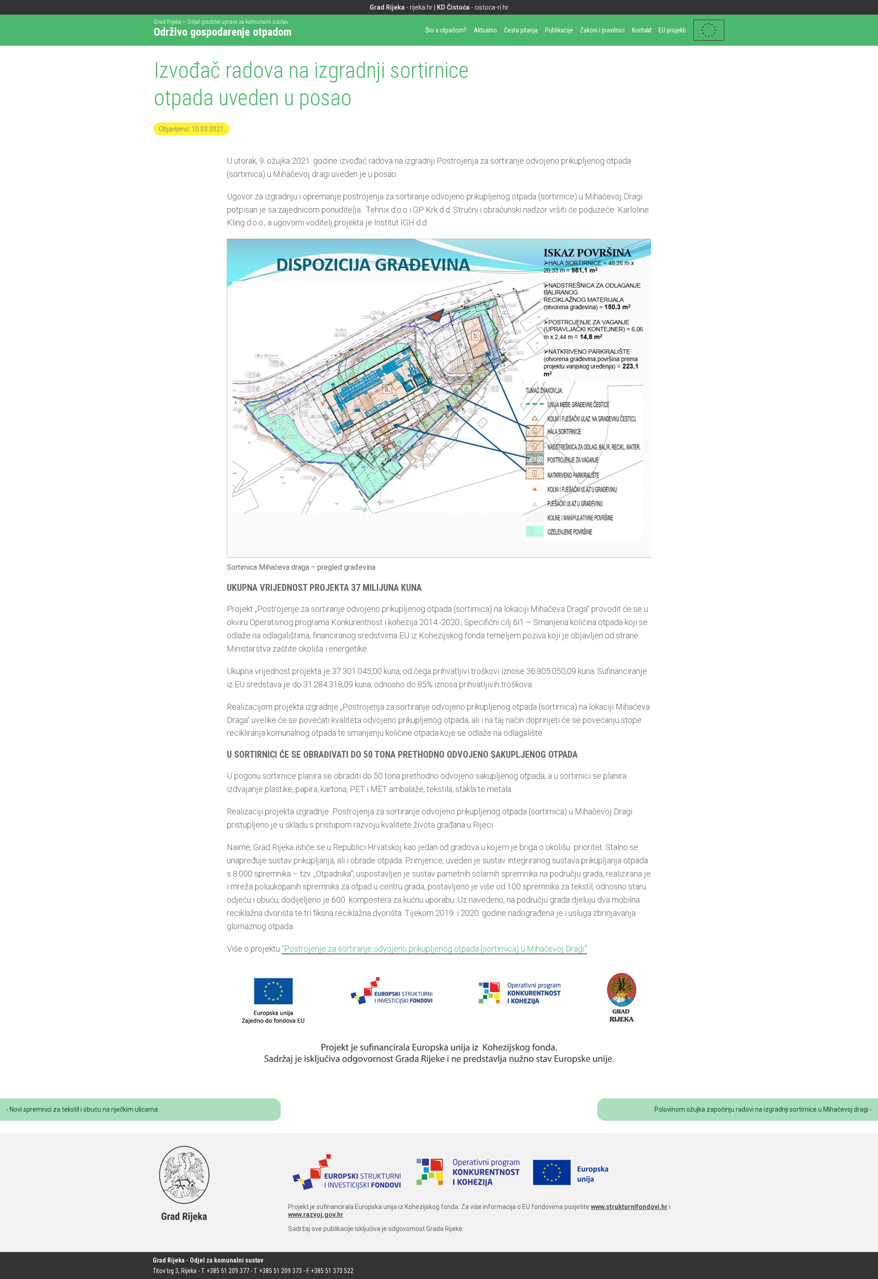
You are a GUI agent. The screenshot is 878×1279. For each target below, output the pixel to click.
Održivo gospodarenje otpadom (223, 32)
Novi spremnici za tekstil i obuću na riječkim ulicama (84, 1109)
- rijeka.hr (401, 7)
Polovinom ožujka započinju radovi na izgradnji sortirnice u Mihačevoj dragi (761, 1109)
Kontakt (642, 30)
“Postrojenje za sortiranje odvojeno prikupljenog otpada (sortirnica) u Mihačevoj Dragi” (434, 948)
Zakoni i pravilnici (602, 30)
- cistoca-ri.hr (473, 7)
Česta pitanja (521, 30)
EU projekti (672, 30)
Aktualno (485, 30)
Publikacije (559, 30)
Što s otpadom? (445, 30)
